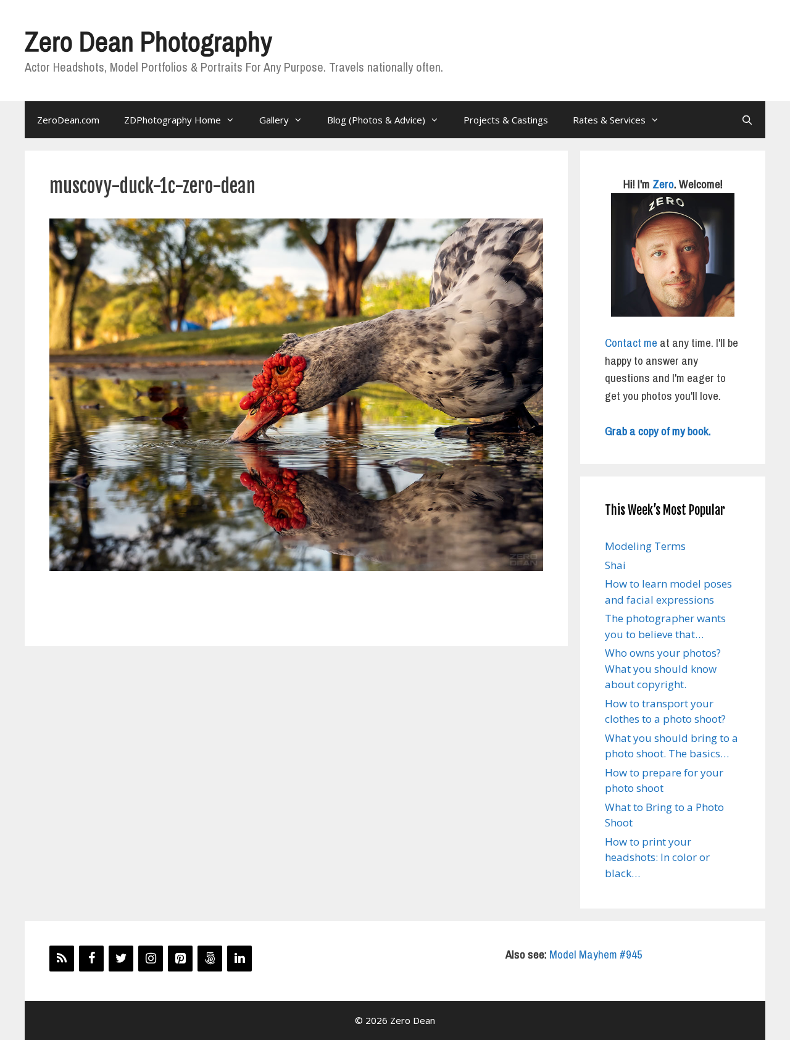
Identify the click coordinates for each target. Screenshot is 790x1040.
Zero (663, 184)
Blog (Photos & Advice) (376, 120)
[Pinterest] (180, 958)
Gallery (274, 120)
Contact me (631, 343)
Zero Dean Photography (148, 41)
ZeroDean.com (68, 120)
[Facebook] (91, 958)
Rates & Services (609, 120)
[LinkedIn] (239, 958)
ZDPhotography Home (172, 120)
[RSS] (61, 958)
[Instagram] (150, 958)
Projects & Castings (506, 120)
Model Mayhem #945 (595, 954)
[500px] (210, 958)
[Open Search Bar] (747, 119)
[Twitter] (121, 958)
